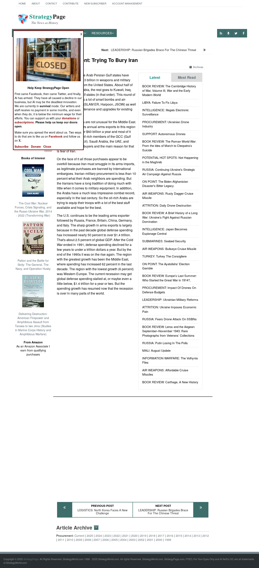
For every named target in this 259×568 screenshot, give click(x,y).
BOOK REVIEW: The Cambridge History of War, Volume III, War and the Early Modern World (169, 90)
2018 (152, 536)
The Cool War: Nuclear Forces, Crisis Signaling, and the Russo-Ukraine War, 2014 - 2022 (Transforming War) (33, 209)
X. (20, 140)
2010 (70, 540)
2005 (114, 540)
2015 (179, 536)
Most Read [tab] (187, 77)
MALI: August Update (156, 350)
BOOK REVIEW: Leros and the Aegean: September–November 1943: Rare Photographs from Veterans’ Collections (168, 331)
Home (22, 3)
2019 (143, 536)
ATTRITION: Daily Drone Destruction (166, 205)
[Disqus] (132, 447)
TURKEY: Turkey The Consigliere (164, 256)
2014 (188, 536)
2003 (132, 540)
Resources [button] (102, 33)
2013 (196, 536)
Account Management (127, 3)
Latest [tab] (155, 77)
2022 (116, 536)
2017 (161, 536)
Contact (51, 3)
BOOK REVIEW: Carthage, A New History (170, 382)
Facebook (56, 136)
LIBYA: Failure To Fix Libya (159, 102)
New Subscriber (95, 3)
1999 (168, 540)
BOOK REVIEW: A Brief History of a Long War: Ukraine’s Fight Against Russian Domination (169, 217)
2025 (90, 536)
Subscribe (22, 146)
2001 (150, 540)
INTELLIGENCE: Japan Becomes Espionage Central (164, 231)
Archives (198, 67)
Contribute (71, 3)
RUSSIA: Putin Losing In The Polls (165, 343)
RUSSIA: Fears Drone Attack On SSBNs (169, 319)
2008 (88, 540)
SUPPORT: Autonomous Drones (164, 134)
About (36, 3)
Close (47, 146)
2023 (107, 536)
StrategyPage (30, 559)
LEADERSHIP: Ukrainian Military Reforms (170, 299)
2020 (134, 536)
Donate (36, 146)
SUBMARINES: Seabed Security (164, 241)
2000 (159, 540)
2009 (79, 540)
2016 (170, 536)
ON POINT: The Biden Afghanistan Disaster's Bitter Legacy (165, 183)
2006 (105, 540)
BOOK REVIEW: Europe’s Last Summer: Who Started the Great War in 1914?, (169, 277)
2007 (96, 540)
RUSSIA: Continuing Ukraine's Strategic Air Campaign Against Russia (168, 171)
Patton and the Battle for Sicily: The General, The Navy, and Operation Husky (33, 264)
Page (47, 19)
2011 (61, 540)
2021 (125, 536)
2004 (123, 540)
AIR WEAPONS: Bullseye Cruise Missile (169, 249)
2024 (99, 536)
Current (79, 536)
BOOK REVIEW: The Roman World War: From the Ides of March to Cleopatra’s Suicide (169, 145)
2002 (141, 540)
